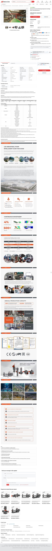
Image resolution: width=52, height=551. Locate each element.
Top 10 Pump (32, 540)
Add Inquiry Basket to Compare (15, 30)
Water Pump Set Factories (19, 538)
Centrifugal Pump (21, 5)
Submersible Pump (15, 525)
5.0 (41, 64)
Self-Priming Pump (8, 534)
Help (37, 4)
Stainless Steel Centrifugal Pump (21, 534)
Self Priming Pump (41, 525)
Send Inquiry (35, 16)
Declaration (34, 547)
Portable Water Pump (27, 538)
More (1, 542)
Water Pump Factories (11, 538)
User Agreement (30, 547)
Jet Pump (2, 534)
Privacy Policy (38, 547)
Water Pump (13, 534)
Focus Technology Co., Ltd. (21, 547)
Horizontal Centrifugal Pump (27, 5)
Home (1, 5)
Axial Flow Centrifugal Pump (30, 534)
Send (7, 484)
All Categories (3, 4)
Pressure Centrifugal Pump (34, 538)
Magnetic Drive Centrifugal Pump (40, 534)
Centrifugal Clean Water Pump (25, 540)
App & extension (42, 4)
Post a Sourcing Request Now (24, 484)
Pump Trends (37, 540)
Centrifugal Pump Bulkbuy (44, 540)
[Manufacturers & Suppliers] (5, 2)
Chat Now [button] (46, 16)
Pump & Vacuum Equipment (15, 5)
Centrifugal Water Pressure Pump (44, 538)
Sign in (50, 2)
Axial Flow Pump (28, 525)
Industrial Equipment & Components (7, 5)
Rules (50, 4)
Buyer (33, 4)
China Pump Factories (4, 538)
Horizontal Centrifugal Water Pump (15, 540)
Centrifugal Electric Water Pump (5, 540)
